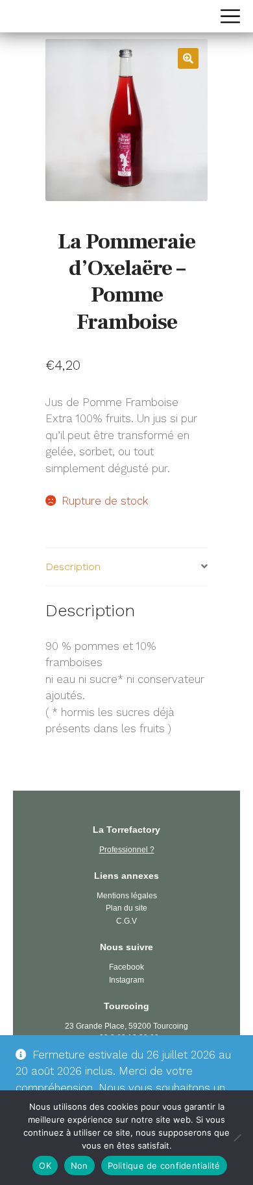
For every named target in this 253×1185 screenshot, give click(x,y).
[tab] (126, 567)
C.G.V (126, 921)
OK (45, 1165)
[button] (188, 58)
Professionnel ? (126, 849)
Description (73, 566)
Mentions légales (127, 895)
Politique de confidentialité (164, 1165)
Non (79, 1165)
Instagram (126, 980)
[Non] (236, 1137)
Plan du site (126, 908)
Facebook (126, 967)
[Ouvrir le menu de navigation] (230, 16)
